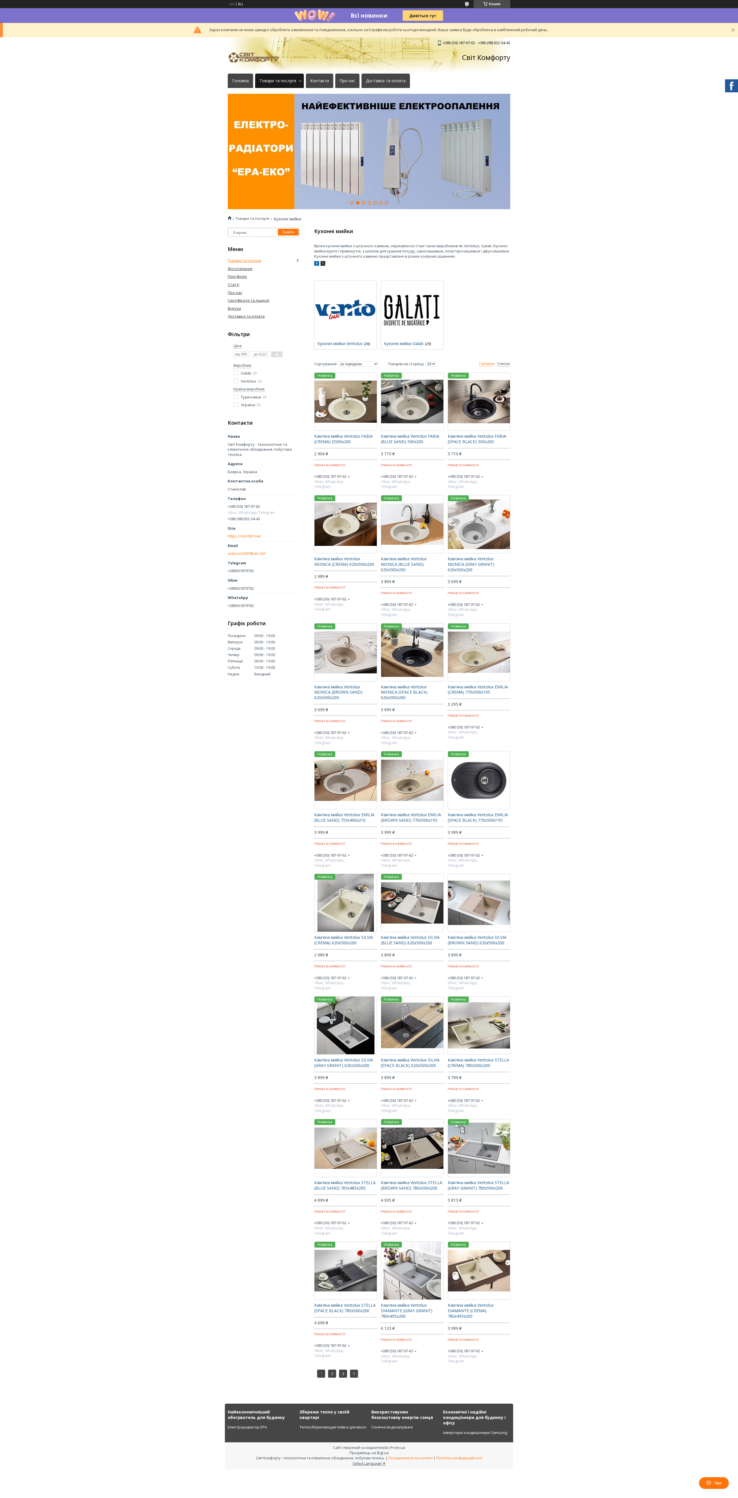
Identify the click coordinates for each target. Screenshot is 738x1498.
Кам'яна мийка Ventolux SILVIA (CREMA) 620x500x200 (343, 940)
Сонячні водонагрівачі (392, 1427)
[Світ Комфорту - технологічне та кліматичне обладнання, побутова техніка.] (256, 57)
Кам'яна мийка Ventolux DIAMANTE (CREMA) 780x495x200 (471, 1311)
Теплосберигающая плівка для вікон (333, 1427)
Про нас (347, 80)
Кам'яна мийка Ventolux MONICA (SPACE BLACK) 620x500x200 (404, 692)
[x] (323, 264)
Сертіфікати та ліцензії (248, 300)
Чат (718, 1483)
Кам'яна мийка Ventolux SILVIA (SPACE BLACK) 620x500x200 (410, 1062)
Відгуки (234, 308)
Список (503, 363)
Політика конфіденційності (459, 1458)
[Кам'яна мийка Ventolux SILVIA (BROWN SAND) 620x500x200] (479, 903)
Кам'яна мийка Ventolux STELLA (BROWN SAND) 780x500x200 (411, 1185)
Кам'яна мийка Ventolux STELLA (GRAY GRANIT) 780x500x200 (478, 1185)
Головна (240, 80)
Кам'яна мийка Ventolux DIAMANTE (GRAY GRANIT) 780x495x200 (406, 1311)
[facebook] (316, 264)
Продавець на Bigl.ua (369, 1452)
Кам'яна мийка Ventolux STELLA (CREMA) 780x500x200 (478, 1062)
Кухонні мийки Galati (403, 343)
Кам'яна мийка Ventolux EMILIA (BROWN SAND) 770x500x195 (411, 817)
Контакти (319, 80)
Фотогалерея (240, 268)
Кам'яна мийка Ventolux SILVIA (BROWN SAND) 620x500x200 (477, 940)
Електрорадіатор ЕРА (247, 1427)
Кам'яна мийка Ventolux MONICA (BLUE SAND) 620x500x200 (404, 564)
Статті (233, 284)
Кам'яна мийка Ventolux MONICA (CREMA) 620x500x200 (344, 561)
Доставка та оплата (386, 80)
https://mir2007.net (244, 536)
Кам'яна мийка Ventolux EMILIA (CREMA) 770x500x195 (478, 689)
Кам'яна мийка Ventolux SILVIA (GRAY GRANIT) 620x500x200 (343, 1062)
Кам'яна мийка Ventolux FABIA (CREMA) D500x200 (343, 439)
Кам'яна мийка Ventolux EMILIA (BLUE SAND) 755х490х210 (344, 817)
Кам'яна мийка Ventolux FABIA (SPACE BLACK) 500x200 (477, 439)
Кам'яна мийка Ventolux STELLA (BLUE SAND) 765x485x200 (345, 1185)
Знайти (288, 232)
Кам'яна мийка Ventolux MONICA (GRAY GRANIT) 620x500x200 (471, 564)
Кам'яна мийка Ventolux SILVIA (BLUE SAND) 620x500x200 (410, 940)
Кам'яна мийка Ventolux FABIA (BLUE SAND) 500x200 (410, 439)
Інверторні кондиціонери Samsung (475, 1432)
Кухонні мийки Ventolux (339, 343)
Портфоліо (237, 276)
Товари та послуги (277, 80)
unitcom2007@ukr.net (247, 553)
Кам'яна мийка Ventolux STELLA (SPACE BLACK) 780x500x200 (345, 1308)
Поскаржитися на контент (410, 1458)
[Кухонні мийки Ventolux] (345, 309)
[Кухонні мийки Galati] (412, 309)
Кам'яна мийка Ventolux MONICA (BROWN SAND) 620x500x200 (338, 692)
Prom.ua (397, 1447)
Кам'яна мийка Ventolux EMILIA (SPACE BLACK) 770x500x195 (478, 817)
